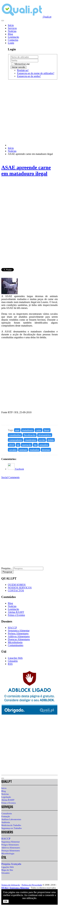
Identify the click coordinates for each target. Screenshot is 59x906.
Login (11, 42)
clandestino (30, 440)
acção (42, 440)
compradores (15, 440)
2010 (11, 444)
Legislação (13, 37)
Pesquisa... (6, 568)
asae (17, 430)
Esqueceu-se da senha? (29, 76)
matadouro (27, 430)
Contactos (13, 40)
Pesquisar (7, 572)
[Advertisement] (29, 111)
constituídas (15, 435)
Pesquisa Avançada (11, 864)
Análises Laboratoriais (11, 819)
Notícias (12, 31)
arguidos (43, 444)
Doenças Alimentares (19, 639)
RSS (10, 663)
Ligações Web (15, 658)
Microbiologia (15, 642)
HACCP (12, 627)
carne (38, 430)
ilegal (46, 430)
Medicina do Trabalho (11, 825)
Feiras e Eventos (16, 615)
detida (51, 440)
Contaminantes (15, 645)
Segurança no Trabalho (11, 828)
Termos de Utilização (10, 885)
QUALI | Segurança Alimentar (15, 888)
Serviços (12, 28)
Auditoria (5, 822)
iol (18, 444)
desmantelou (44, 435)
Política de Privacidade (32, 885)
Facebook (19, 469)
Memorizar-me (22, 64)
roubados (34, 449)
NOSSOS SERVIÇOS (20, 587)
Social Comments (10, 477)
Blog (10, 34)
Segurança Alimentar (19, 630)
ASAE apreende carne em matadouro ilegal (26, 170)
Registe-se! (23, 70)
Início (11, 25)
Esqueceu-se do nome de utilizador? (35, 73)
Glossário (13, 661)
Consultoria (6, 813)
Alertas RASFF (16, 612)
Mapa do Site (7, 870)
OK (5, 901)
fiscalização (30, 435)
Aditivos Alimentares (19, 636)
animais (23, 449)
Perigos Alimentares (18, 633)
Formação (5, 816)
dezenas (46, 449)
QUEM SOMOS (17, 584)
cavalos (13, 449)
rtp (35, 444)
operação (26, 444)
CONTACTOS (16, 590)
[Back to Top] (2, 778)
